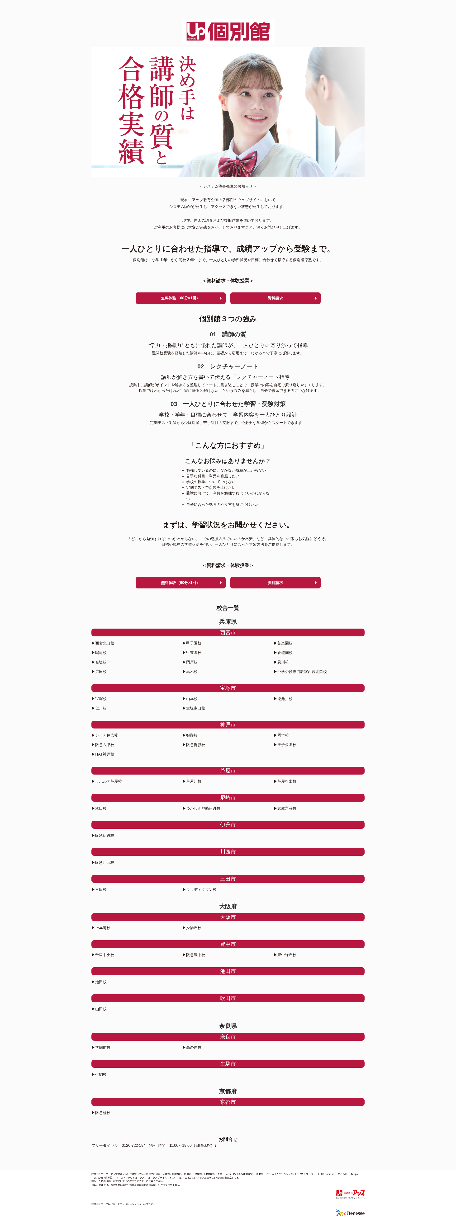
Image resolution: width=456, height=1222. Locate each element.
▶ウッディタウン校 (199, 890)
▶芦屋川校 (191, 781)
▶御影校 (190, 735)
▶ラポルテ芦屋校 (106, 781)
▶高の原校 (191, 1047)
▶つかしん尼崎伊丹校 (201, 808)
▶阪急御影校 (193, 745)
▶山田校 (99, 1009)
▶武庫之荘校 (285, 808)
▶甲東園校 (191, 653)
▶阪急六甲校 (102, 745)
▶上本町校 (100, 928)
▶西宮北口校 (102, 643)
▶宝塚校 (99, 699)
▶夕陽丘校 (191, 928)
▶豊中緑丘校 (285, 955)
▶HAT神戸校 (102, 754)
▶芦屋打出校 (285, 781)
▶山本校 (190, 699)
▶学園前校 (100, 1047)
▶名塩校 (99, 662)
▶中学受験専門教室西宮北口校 (300, 672)
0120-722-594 (134, 1145)
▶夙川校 (281, 662)
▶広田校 (99, 672)
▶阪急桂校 (100, 1113)
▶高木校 (190, 672)
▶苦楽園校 (283, 643)
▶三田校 (99, 890)
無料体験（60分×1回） (180, 298)
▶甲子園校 (191, 643)
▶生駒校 (99, 1074)
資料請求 (275, 298)
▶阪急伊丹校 (102, 835)
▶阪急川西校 (102, 862)
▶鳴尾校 (99, 653)
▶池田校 (99, 982)
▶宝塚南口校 (193, 708)
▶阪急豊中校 (193, 955)
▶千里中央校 (102, 955)
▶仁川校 (99, 708)
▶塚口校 (99, 808)
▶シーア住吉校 (104, 735)
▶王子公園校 (285, 745)
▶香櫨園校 (283, 653)
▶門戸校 (190, 662)
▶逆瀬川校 (283, 699)
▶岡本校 (281, 735)
